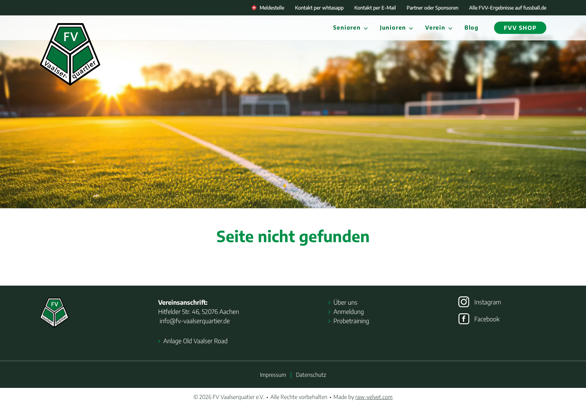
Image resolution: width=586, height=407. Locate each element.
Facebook (487, 319)
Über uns (345, 302)
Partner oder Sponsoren (432, 8)
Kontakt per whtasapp (319, 8)
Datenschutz (311, 374)
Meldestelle (272, 8)
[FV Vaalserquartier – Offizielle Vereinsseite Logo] (70, 54)
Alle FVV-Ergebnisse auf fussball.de (507, 8)
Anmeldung (348, 311)
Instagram (487, 302)
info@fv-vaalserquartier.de (194, 320)
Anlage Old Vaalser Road (195, 340)
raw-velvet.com (374, 396)
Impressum (273, 374)
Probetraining (351, 320)
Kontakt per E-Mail (375, 8)
